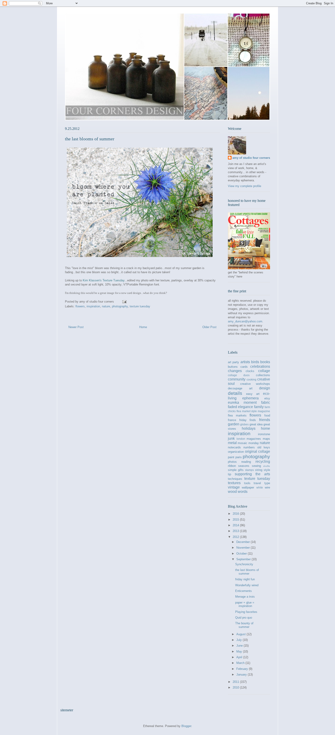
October (242, 553)
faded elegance (240, 407)
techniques (235, 479)
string (258, 470)
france (232, 420)
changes (235, 371)
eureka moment (242, 402)
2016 (236, 513)
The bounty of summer (244, 625)
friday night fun (245, 579)
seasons (243, 466)
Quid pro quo (243, 617)
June (240, 645)
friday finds (247, 420)
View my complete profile (244, 186)
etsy (267, 398)
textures (234, 483)
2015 (236, 519)
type (267, 483)
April (239, 657)
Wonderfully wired (246, 585)
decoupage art (240, 388)
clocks (250, 371)
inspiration (93, 306)
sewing (256, 466)
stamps (249, 469)
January (242, 674)
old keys (263, 447)
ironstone (264, 434)
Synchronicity (244, 564)
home (265, 428)
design (264, 388)
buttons (233, 366)
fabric (265, 402)
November (243, 547)
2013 (236, 531)
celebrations (260, 366)
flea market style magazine (253, 411)
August (241, 634)
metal (232, 443)
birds (255, 362)
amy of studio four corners (251, 157)
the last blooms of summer (247, 571)
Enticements (243, 591)
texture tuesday (140, 306)
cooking (251, 379)
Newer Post (76, 327)
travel (257, 483)
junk (231, 438)
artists (245, 362)
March (240, 663)
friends (264, 420)
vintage (234, 487)
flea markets (237, 415)
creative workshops (255, 383)
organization (236, 451)
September (244, 559)
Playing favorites (246, 612)
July (239, 640)
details (235, 393)
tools (247, 483)
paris (238, 457)
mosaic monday (248, 443)
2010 (236, 687)
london (241, 438)
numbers (249, 447)
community (236, 379)
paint (231, 457)
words (242, 491)
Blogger (186, 726)
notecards (234, 447)
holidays (248, 428)
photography (120, 306)
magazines (254, 438)
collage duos (239, 375)
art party (233, 362)
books (265, 362)
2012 (236, 537)
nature (106, 306)
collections (263, 375)
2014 (236, 525)
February (242, 669)
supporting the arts (252, 474)
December (243, 542)
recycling (262, 461)
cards (244, 366)
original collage (257, 451)
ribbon (232, 466)
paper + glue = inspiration (244, 604)
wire (267, 487)
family (259, 407)
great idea (256, 424)
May (239, 651)
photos (232, 461)
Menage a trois (245, 596)
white (259, 487)
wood (232, 491)
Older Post (209, 327)
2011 (236, 682)
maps (266, 438)
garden (233, 424)
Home (143, 327)
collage (264, 371)
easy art (252, 394)
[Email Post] (124, 301)
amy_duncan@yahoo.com (245, 321)
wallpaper (248, 487)
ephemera (250, 398)
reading (246, 461)
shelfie (266, 466)
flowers (80, 306)
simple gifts (236, 470)
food (267, 415)
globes (244, 424)
